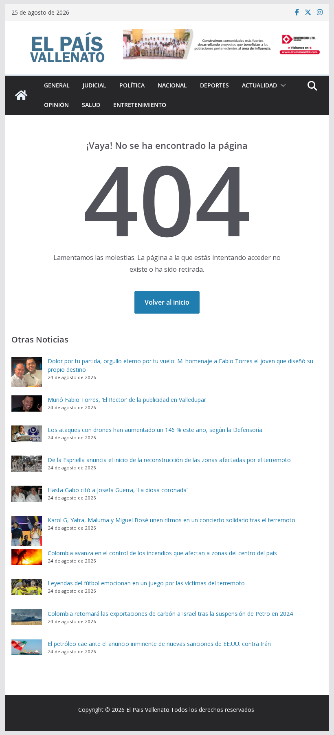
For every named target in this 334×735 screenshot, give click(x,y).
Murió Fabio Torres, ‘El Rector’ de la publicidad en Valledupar (128, 399)
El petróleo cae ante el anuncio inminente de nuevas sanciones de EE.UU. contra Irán (159, 644)
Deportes (214, 85)
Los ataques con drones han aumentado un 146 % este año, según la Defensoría (155, 430)
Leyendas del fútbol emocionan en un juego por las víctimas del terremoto (146, 583)
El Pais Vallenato (147, 709)
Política (132, 85)
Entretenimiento (139, 105)
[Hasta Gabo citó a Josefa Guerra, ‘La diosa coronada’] (26, 494)
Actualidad (259, 85)
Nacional (172, 85)
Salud (91, 105)
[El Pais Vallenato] (21, 95)
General (57, 85)
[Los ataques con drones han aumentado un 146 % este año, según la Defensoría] (26, 433)
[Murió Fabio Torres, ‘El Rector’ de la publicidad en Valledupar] (26, 403)
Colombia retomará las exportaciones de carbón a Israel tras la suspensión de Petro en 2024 (170, 613)
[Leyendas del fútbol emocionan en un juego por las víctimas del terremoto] (26, 587)
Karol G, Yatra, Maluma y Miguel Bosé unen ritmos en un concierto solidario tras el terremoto (171, 520)
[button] (281, 85)
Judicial (94, 85)
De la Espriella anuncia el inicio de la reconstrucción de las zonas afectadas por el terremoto (169, 460)
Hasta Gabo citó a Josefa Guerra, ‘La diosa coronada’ (117, 490)
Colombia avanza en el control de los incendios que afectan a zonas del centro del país (162, 553)
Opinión (56, 105)
